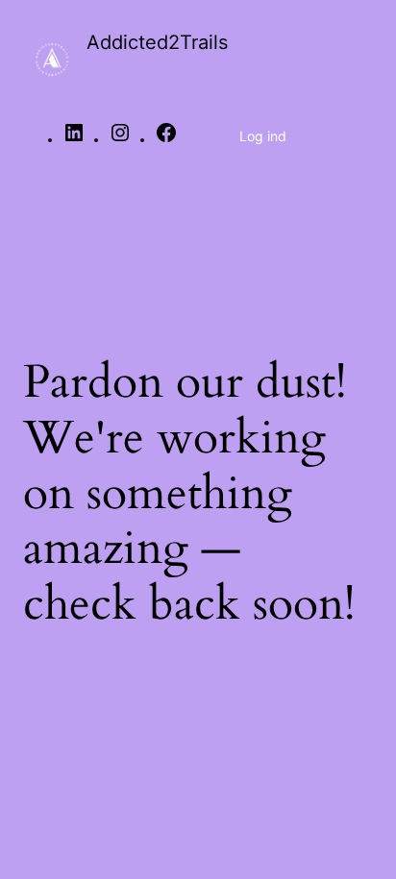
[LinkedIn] (74, 139)
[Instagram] (120, 139)
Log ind (262, 136)
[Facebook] (166, 139)
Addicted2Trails (157, 42)
